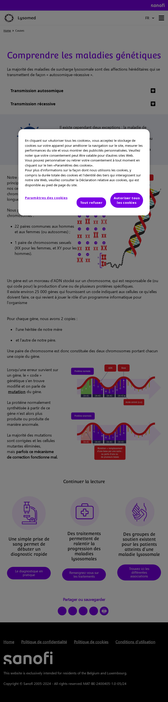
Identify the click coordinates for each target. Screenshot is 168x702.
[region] (84, 172)
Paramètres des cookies (46, 197)
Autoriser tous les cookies (127, 200)
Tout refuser (91, 202)
